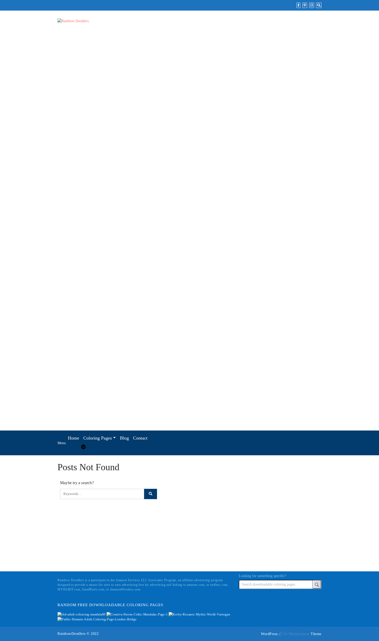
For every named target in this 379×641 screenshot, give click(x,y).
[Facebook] (298, 5)
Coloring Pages (97, 438)
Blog (124, 438)
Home (73, 438)
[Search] (319, 5)
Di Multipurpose (296, 634)
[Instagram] (311, 5)
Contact (140, 438)
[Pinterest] (304, 5)
